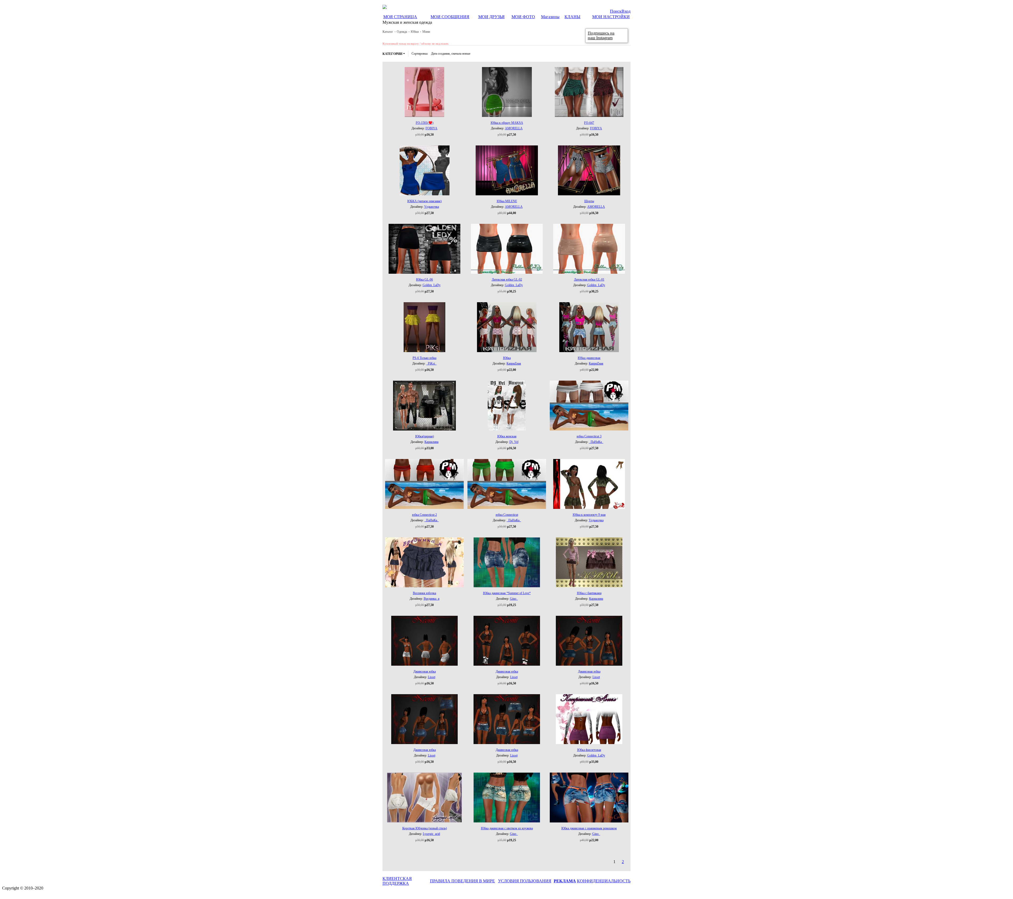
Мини (426, 32)
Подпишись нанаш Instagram (601, 35)
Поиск (616, 11)
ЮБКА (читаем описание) (424, 201)
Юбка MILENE (507, 201)
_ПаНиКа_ (596, 442)
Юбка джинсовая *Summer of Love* (507, 593)
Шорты (589, 201)
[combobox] (450, 53)
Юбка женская (507, 436)
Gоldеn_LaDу (432, 285)
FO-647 (589, 123)
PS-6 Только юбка (424, 358)
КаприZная (513, 363)
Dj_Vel (513, 442)
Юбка (507, 358)
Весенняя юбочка (424, 593)
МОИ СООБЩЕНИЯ (450, 17)
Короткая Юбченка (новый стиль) (424, 828)
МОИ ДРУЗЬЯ (491, 17)
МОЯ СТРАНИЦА (400, 17)
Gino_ (514, 598)
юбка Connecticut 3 (589, 436)
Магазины (550, 17)
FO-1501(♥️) (424, 123)
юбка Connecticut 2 (424, 515)
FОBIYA (431, 128)
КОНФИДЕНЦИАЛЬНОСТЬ (603, 881)
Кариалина (431, 442)
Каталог (388, 32)
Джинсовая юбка (424, 671)
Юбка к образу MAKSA (507, 123)
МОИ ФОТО (523, 17)
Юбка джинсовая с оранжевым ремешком (589, 828)
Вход (626, 11)
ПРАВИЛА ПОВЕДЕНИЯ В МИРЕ (462, 881)
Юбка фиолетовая (589, 750)
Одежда (402, 32)
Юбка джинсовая (589, 358)
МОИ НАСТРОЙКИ (611, 17)
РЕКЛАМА (565, 881)
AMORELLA (514, 128)
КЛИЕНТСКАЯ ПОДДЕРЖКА (397, 881)
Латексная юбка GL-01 (589, 279)
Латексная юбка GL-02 (507, 279)
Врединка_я (431, 598)
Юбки (415, 32)
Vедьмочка (431, 207)
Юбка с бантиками (589, 593)
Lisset (431, 677)
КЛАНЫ (572, 17)
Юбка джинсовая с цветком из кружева (507, 828)
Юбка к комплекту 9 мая (589, 515)
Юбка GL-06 (424, 279)
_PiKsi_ (431, 363)
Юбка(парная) (424, 436)
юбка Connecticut (507, 515)
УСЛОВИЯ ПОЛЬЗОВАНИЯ (524, 881)
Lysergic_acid (431, 834)
